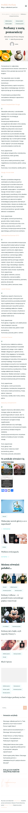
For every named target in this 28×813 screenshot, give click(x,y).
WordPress (4, 807)
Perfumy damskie (19, 21)
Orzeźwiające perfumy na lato (13, 697)
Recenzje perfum (18, 590)
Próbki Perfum (8, 4)
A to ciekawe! (6, 626)
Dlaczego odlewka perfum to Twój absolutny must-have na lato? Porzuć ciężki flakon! (14, 724)
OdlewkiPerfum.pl (10, 782)
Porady (4, 547)
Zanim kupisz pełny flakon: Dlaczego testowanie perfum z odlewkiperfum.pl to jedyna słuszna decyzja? (14, 759)
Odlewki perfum (8, 21)
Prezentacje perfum (19, 23)
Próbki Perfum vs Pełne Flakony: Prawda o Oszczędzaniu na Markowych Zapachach (13, 738)
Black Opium (6, 662)
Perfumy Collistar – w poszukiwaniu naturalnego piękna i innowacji (12, 598)
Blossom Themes (8, 805)
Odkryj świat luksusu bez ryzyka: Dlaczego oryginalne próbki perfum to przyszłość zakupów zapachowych (14, 748)
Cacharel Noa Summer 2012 (10, 235)
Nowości (4, 516)
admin (16, 44)
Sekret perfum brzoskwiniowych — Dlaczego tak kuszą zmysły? (14, 731)
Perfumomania (17, 686)
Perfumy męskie (8, 23)
